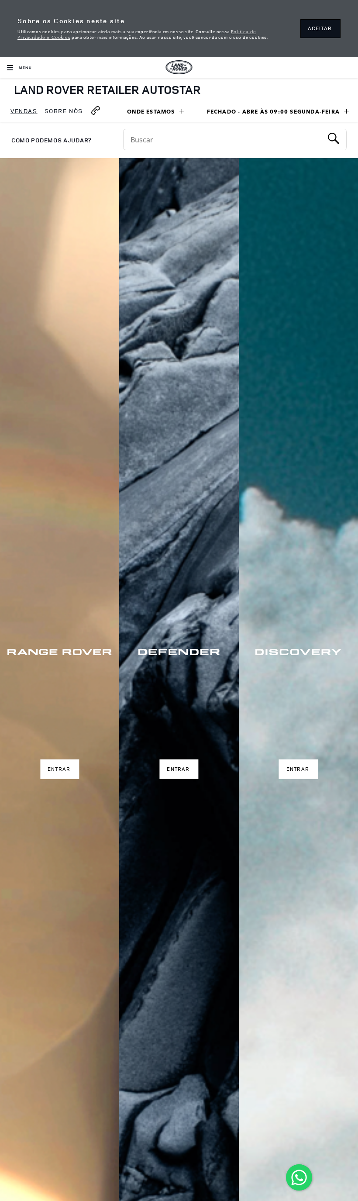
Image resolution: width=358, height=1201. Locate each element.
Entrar (59, 769)
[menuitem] (24, 111)
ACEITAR (320, 28)
